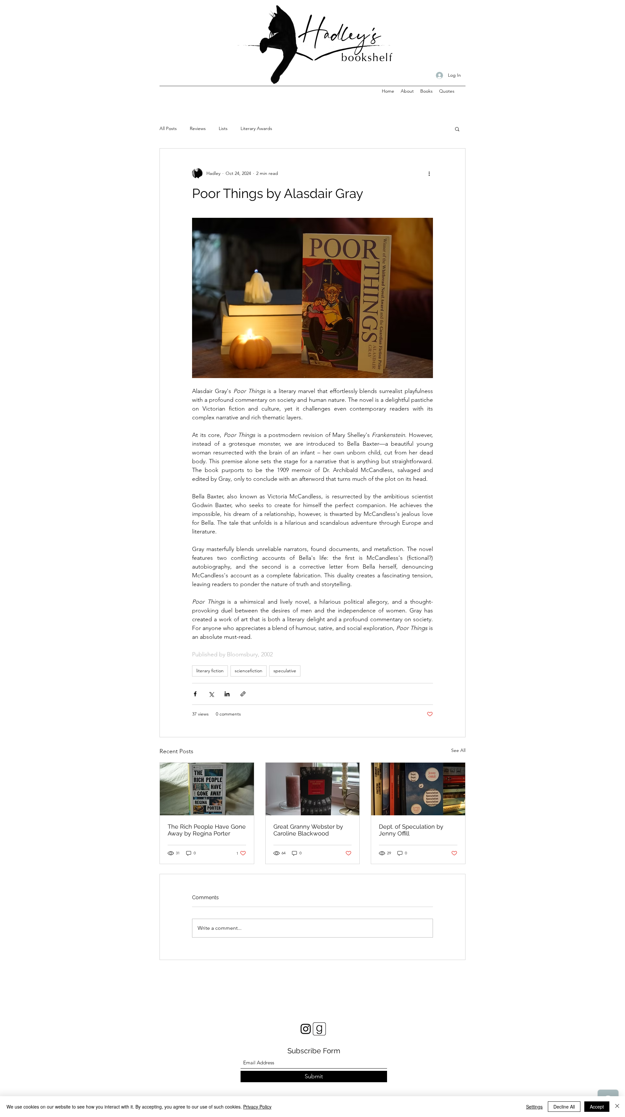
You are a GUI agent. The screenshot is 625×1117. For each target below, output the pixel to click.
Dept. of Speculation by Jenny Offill (411, 830)
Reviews (198, 128)
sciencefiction (248, 671)
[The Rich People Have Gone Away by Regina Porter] (207, 789)
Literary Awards (256, 128)
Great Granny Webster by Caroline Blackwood (308, 830)
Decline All (564, 1106)
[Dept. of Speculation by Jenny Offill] (418, 789)
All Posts (168, 128)
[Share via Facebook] (195, 694)
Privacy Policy (257, 1106)
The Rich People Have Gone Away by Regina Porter (207, 830)
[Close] (617, 1106)
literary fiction (210, 671)
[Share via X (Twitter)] (211, 694)
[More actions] (429, 173)
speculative (284, 671)
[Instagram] (305, 1029)
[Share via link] (243, 694)
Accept (597, 1106)
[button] (457, 128)
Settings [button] (534, 1106)
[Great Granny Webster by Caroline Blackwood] (313, 789)
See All (458, 750)
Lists (223, 128)
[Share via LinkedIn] (227, 694)
